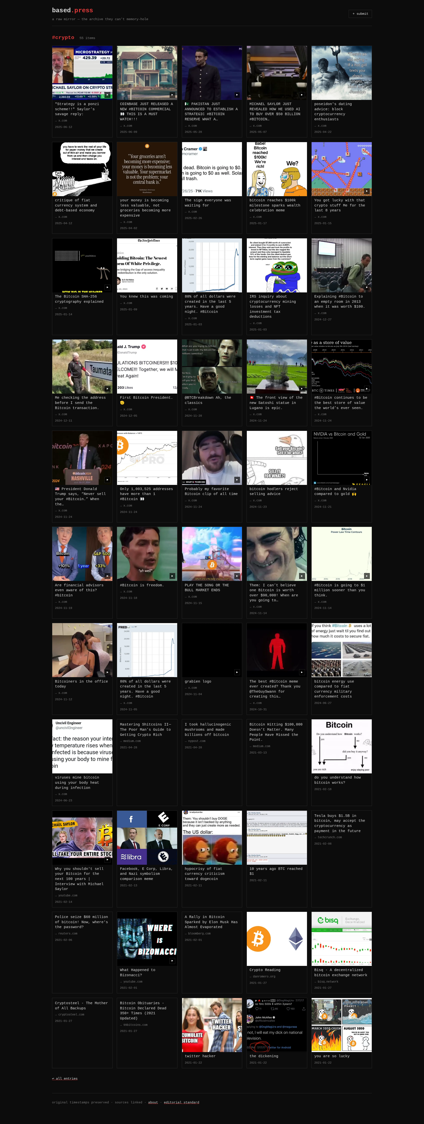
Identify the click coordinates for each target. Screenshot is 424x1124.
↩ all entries (65, 1079)
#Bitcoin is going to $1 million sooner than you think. (339, 590)
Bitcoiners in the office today (81, 684)
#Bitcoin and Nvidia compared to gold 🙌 (335, 491)
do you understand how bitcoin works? (337, 780)
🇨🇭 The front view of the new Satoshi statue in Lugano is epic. (276, 403)
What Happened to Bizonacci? (137, 972)
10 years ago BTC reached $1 (276, 871)
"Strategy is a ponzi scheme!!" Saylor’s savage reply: (77, 109)
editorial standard (181, 1102)
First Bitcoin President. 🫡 (146, 400)
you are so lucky (332, 1056)
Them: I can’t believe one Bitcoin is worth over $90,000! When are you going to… (274, 593)
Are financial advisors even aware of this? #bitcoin (79, 590)
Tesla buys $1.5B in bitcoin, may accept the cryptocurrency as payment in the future (339, 823)
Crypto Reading (265, 970)
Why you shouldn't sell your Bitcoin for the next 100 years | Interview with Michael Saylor (79, 879)
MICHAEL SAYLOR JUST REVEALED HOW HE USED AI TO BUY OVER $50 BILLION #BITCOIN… (275, 111)
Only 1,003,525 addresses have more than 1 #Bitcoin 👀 (146, 494)
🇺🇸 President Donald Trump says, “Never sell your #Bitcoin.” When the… (80, 496)
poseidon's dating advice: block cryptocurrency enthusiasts (333, 111)
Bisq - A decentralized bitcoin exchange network (340, 972)
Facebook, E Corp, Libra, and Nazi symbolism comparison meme (146, 874)
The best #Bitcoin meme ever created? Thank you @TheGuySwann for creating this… (275, 689)
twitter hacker (200, 1056)
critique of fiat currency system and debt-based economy (76, 205)
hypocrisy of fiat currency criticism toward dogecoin (205, 874)
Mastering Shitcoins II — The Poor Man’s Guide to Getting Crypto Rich (145, 730)
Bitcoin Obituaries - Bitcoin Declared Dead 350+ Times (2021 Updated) (143, 1010)
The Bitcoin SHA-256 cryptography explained (79, 299)
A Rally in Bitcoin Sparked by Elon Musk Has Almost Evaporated (211, 922)
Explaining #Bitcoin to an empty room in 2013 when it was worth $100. (339, 302)
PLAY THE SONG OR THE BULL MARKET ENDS (207, 587)
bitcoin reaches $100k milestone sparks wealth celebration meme (275, 205)
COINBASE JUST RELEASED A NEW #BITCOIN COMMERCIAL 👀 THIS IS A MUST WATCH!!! (146, 111)
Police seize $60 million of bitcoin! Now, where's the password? (81, 922)
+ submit (360, 14)
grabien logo (198, 682)
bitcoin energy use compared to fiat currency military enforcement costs (334, 689)
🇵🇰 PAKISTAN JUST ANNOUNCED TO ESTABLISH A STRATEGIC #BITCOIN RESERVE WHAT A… (211, 111)
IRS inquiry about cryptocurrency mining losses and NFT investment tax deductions (273, 307)
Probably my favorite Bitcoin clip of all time (211, 491)
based (72, 10)
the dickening (264, 1056)
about (153, 1102)
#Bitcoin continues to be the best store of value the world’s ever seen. (340, 403)
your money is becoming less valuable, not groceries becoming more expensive (145, 208)
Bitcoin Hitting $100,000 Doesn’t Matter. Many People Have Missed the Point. (276, 732)
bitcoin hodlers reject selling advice (274, 491)
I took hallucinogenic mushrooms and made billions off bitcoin (208, 730)
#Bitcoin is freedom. (142, 585)
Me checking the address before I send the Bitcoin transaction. (80, 403)
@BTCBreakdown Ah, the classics (208, 400)
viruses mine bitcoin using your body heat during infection (77, 783)
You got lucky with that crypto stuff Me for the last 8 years (339, 205)
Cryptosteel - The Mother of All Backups (81, 1005)
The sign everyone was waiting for (208, 202)
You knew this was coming (146, 297)
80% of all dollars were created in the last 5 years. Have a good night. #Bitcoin (210, 304)
